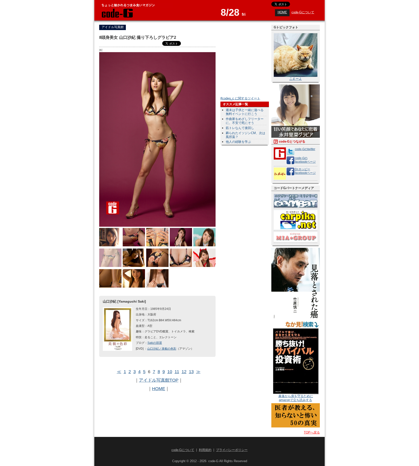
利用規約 (205, 450)
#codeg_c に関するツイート (240, 98)
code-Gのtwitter (305, 149)
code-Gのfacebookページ (305, 159)
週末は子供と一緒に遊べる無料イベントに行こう (245, 112)
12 (184, 371)
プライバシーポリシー (232, 450)
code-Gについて (302, 12)
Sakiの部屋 (154, 342)
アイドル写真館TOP (158, 380)
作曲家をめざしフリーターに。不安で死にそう (245, 121)
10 (169, 371)
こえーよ (295, 78)
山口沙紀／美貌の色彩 (161, 348)
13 (191, 371)
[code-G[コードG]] (116, 17)
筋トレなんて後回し (240, 128)
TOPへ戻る (312, 432)
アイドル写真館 (113, 27)
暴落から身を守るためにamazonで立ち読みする (295, 398)
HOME (282, 12)
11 (177, 371)
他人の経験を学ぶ (238, 142)
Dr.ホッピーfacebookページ (305, 171)
